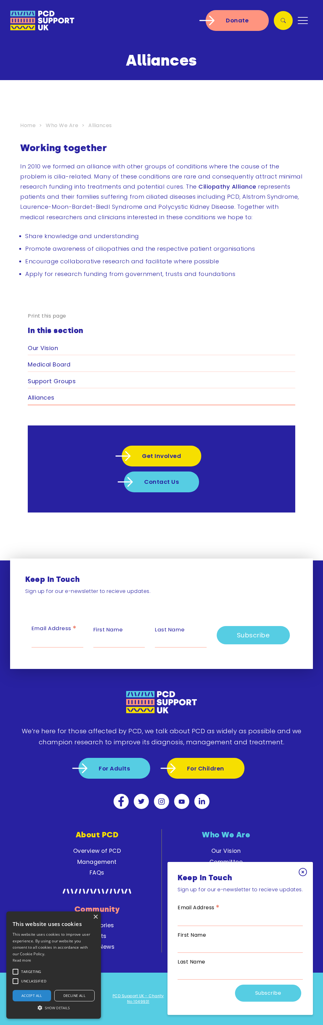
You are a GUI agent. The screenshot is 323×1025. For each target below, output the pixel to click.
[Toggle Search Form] (283, 20)
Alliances (41, 397)
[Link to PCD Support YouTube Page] (181, 801)
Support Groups (52, 381)
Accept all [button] (31, 995)
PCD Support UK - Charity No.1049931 (138, 998)
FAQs (97, 872)
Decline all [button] (74, 995)
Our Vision (43, 348)
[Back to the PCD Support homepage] (42, 20)
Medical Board (49, 364)
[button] (31, 971)
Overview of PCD (97, 851)
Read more (22, 960)
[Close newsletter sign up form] (303, 872)
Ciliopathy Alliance (227, 186)
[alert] (53, 965)
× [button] (95, 917)
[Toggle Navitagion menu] (303, 20)
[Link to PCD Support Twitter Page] (141, 801)
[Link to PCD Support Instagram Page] (161, 801)
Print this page (47, 315)
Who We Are (62, 125)
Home (28, 125)
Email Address (199, 907)
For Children (205, 768)
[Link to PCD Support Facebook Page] (121, 801)
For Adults (114, 768)
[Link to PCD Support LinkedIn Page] (201, 801)
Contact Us (161, 482)
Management (97, 862)
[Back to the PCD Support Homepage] (161, 703)
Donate (237, 20)
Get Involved (161, 456)
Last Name (191, 961)
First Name (192, 935)
